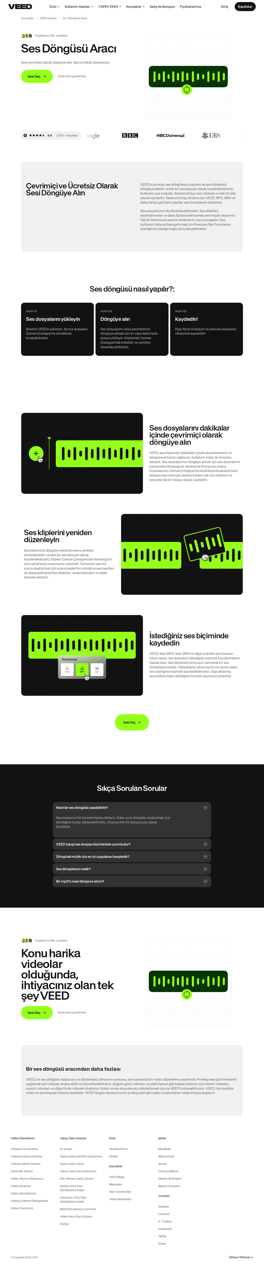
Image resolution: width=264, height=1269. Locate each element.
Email (161, 1244)
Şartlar (162, 1164)
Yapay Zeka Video (72, 1164)
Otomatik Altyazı (22, 1171)
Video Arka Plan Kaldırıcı (76, 1216)
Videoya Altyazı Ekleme (26, 1156)
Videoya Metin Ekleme (25, 1164)
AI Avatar (66, 1149)
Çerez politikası (168, 1171)
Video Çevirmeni (22, 1208)
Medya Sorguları (169, 1186)
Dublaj (64, 1224)
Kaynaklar (133, 7)
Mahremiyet (166, 1156)
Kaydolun (245, 7)
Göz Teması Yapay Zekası (76, 1178)
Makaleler (115, 1184)
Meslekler (164, 1149)
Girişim (113, 1156)
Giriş (224, 7)
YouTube (163, 1206)
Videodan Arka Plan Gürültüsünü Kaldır (73, 1200)
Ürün (53, 7)
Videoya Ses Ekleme (24, 1149)
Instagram (165, 1229)
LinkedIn (164, 1214)
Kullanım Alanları (77, 7)
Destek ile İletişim (169, 1178)
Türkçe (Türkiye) (239, 1257)
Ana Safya (27, 18)
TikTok (162, 1236)
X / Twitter (165, 1221)
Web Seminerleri (120, 1192)
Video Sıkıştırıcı (21, 1186)
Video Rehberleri (120, 1199)
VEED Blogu (117, 1177)
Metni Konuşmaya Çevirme (78, 1209)
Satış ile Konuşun (162, 7)
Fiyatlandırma (190, 7)
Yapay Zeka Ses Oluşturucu (78, 1171)
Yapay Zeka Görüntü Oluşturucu (81, 1156)
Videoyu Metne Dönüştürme (29, 1201)
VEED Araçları (48, 18)
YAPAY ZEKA (108, 7)
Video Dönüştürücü (23, 1193)
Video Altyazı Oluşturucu (27, 1178)
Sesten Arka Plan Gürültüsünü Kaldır (72, 1188)
